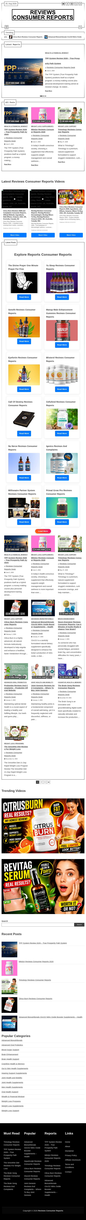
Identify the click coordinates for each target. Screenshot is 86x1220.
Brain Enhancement (66, 619)
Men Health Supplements (12, 1087)
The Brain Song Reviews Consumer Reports (12, 1176)
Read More (48, 91)
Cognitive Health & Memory (69, 682)
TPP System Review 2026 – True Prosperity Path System (15, 132)
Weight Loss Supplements (42, 126)
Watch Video (14, 235)
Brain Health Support (10, 1059)
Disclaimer (69, 1151)
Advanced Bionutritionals (42, 619)
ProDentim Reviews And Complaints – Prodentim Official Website (16, 688)
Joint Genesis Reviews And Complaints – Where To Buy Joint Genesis (43, 688)
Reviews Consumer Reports (50, 1211)
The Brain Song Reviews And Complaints (10, 1186)
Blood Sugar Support (10, 1050)
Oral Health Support (10, 1092)
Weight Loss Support (67, 126)
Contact (68, 1172)
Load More (43, 531)
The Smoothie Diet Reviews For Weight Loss (12, 1166)
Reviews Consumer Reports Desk (61, 67)
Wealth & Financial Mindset (57, 53)
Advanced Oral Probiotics (15, 682)
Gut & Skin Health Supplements (15, 1068)
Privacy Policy (71, 1155)
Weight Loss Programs (14, 743)
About (67, 1146)
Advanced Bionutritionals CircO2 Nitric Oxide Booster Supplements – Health (42, 624)
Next (48, 782)
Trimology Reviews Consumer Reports (35, 980)
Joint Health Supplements (12, 1082)
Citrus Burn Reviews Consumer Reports (35, 999)
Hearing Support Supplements (14, 1073)
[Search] (80, 27)
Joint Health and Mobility (42, 682)
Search (5, 921)
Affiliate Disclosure (73, 1160)
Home (67, 1142)
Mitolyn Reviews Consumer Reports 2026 (36, 962)
